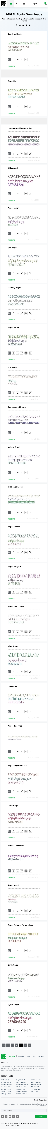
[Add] (9, 59)
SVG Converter (21, 1082)
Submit (41, 1116)
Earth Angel (13, 965)
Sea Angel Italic (15, 34)
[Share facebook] (17, 25)
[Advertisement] (24, 73)
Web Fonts (12, 1056)
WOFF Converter (6, 1084)
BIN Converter (5, 1087)
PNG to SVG (5, 1080)
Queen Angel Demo (17, 407)
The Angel (12, 367)
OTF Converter (6, 1082)
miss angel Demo (15, 487)
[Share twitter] (24, 25)
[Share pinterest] (27, 25)
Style (28, 1056)
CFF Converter (6, 1089)
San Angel (12, 248)
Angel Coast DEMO (16, 845)
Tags (34, 1056)
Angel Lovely (13, 208)
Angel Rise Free (15, 726)
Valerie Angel (14, 447)
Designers (21, 1056)
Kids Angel (13, 168)
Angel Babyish (14, 566)
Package (40, 1056)
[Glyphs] (21, 59)
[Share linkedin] (31, 25)
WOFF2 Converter (22, 1084)
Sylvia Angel (13, 1005)
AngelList (12, 81)
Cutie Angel (13, 805)
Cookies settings (21, 1094)
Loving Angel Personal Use (20, 128)
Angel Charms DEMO (17, 766)
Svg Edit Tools (20, 1080)
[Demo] (30, 59)
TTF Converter (36, 1080)
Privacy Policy (6, 1094)
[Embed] (25, 59)
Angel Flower (14, 526)
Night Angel (13, 646)
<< (4, 1045)
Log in (35, 3)
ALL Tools (34, 1091)
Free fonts (4, 4)
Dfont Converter (6, 1091)
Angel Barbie (13, 327)
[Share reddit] (20, 25)
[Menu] (24, 3)
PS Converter (35, 1087)
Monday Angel (14, 287)
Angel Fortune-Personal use (20, 925)
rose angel (12, 686)
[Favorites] (13, 59)
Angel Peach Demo (16, 606)
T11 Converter (36, 1089)
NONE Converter (21, 1091)
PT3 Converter (21, 1087)
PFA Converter (36, 1084)
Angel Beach (13, 885)
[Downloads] (17, 59)
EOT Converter (36, 1082)
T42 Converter (21, 1089)
